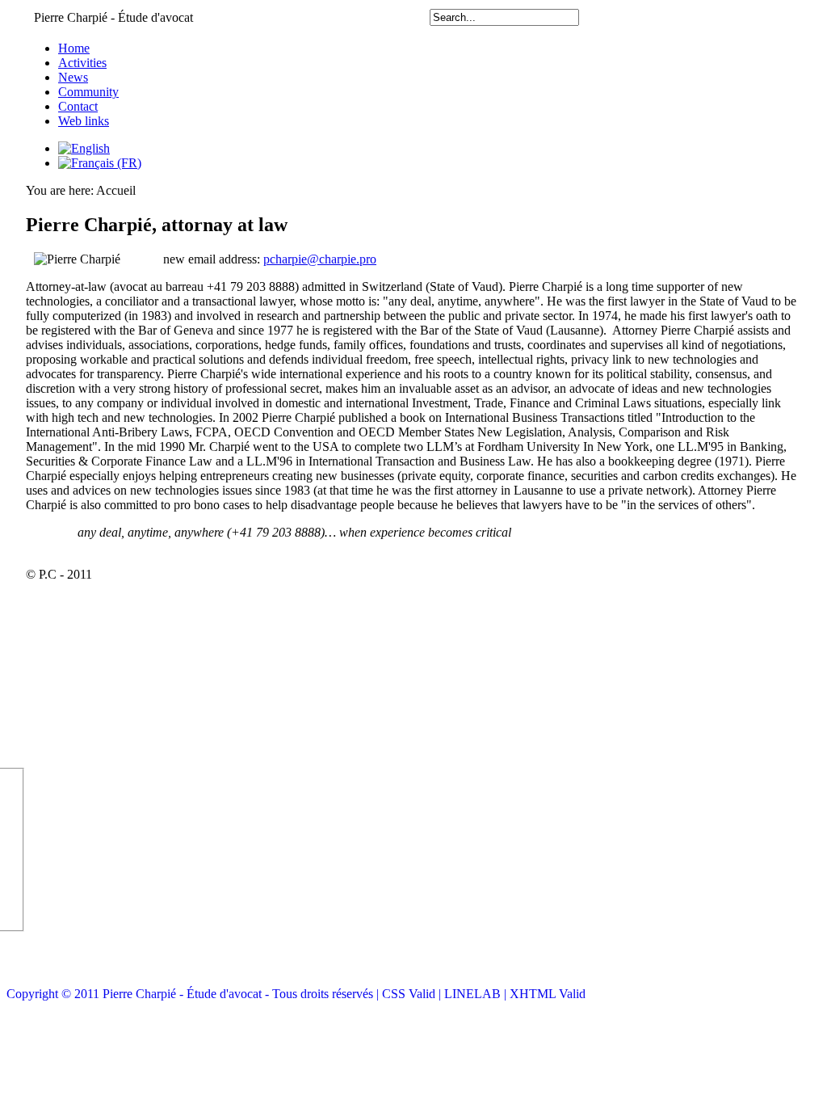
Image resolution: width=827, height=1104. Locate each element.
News (73, 77)
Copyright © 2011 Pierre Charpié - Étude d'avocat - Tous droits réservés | (194, 994)
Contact (78, 106)
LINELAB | (477, 994)
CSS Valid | (413, 994)
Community (88, 92)
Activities (82, 63)
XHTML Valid (548, 994)
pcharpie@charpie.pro (319, 259)
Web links (83, 121)
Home (74, 48)
